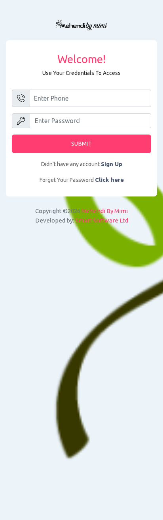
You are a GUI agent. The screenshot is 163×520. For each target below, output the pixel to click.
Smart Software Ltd (101, 220)
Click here (109, 179)
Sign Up (111, 164)
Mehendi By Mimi (105, 211)
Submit (81, 143)
